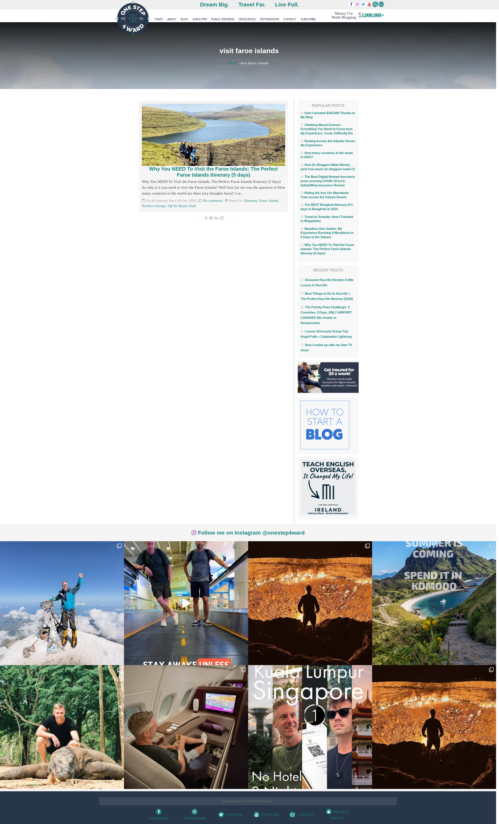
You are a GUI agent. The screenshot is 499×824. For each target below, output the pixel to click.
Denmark (250, 201)
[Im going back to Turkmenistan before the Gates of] (310, 603)
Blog (184, 19)
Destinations (269, 19)
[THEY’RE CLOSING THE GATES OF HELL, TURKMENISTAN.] (434, 727)
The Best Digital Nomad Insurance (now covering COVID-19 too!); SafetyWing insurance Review (328, 181)
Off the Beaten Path (182, 206)
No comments (212, 201)
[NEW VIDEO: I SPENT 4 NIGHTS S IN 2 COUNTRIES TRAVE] (186, 603)
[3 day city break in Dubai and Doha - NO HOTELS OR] (310, 727)
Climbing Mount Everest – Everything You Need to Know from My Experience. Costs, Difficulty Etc (327, 129)
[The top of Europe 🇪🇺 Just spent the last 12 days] (62, 603)
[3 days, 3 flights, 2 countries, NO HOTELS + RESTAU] (186, 727)
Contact (289, 19)
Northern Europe (154, 206)
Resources (247, 19)
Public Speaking (222, 19)
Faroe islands (268, 201)
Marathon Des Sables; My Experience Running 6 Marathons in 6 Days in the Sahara (327, 233)
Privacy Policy (339, 815)
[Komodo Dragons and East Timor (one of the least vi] (62, 727)
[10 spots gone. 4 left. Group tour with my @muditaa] (434, 603)
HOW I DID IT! (356, 15)
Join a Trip (199, 19)
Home (232, 63)
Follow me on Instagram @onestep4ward (250, 533)
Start (159, 19)
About (171, 19)
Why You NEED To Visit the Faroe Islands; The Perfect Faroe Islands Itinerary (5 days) (213, 172)
